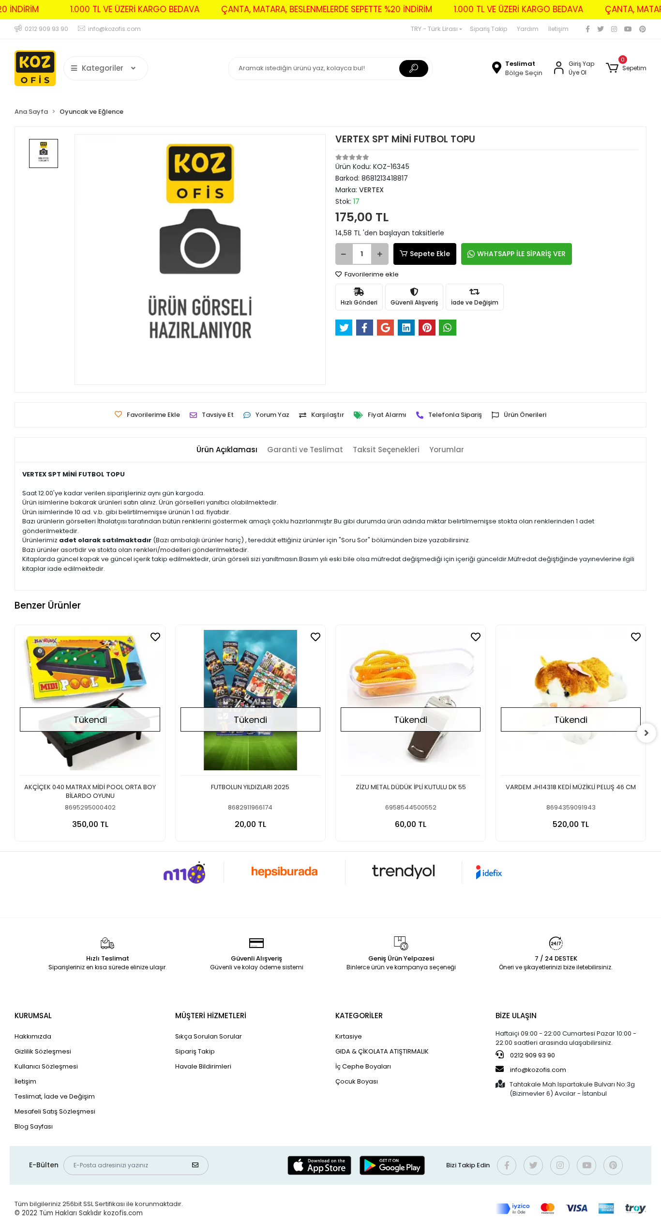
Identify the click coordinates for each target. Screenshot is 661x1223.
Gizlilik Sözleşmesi (43, 1051)
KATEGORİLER (359, 1015)
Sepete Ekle (430, 254)
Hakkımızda (33, 1036)
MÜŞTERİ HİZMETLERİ (210, 1015)
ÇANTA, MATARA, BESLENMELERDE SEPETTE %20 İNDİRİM (326, 9)
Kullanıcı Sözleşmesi (46, 1066)
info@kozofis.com (538, 1069)
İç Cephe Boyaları (363, 1066)
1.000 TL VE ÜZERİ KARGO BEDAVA (134, 9)
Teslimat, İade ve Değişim (55, 1096)
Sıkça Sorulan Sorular (208, 1036)
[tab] (226, 450)
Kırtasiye (348, 1036)
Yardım (528, 29)
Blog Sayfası (34, 1126)
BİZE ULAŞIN (516, 1015)
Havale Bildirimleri (203, 1066)
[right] (646, 733)
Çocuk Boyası (356, 1081)
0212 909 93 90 (532, 1055)
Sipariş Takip (488, 29)
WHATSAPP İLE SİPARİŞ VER (521, 254)
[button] (626, 68)
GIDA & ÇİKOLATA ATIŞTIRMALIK (382, 1051)
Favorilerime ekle (371, 274)
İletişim (558, 29)
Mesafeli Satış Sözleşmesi (55, 1111)
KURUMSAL (33, 1015)
